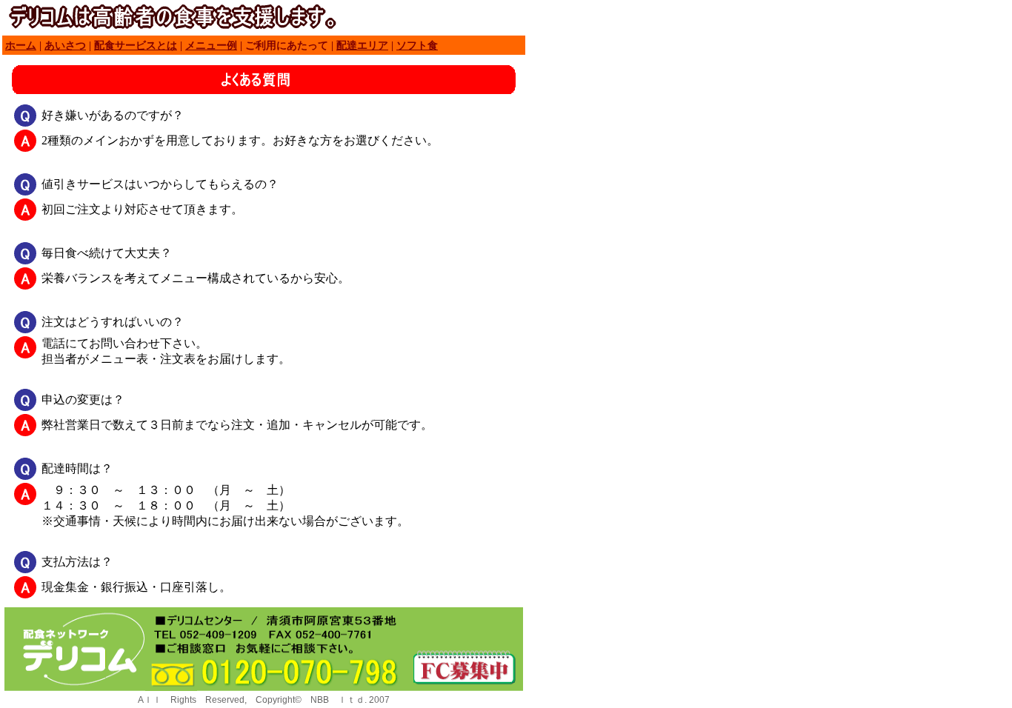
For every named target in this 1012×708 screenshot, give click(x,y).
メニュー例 (211, 45)
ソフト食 (417, 45)
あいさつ (65, 45)
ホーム (20, 45)
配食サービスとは (135, 45)
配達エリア (362, 45)
